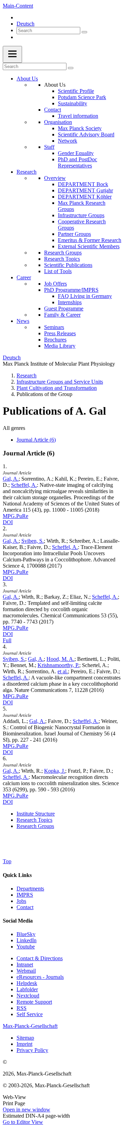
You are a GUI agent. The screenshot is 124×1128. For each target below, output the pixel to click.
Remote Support (34, 1002)
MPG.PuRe (15, 516)
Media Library (59, 346)
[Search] (84, 32)
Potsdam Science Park (82, 97)
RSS (22, 1008)
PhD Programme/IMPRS (71, 290)
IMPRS (25, 895)
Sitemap (25, 1038)
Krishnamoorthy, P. (58, 665)
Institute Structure (36, 814)
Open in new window (26, 1109)
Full (7, 640)
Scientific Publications (68, 265)
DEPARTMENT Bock (83, 184)
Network (67, 141)
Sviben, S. (32, 541)
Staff (49, 147)
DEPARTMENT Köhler (85, 197)
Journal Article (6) (36, 440)
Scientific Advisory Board (86, 134)
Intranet (25, 964)
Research (27, 172)
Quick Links (17, 875)
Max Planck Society (80, 128)
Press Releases (60, 333)
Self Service (30, 1014)
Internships (70, 302)
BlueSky (26, 934)
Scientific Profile (76, 91)
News (23, 321)
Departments (30, 888)
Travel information (78, 116)
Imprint (24, 1044)
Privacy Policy (32, 1050)
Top (7, 861)
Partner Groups (74, 234)
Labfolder (27, 989)
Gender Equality (76, 153)
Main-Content (18, 6)
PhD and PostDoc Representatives (77, 162)
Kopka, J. (54, 771)
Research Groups (63, 253)
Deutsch (25, 24)
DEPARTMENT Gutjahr (85, 190)
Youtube (26, 946)
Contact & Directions (40, 958)
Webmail (26, 971)
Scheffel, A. (24, 485)
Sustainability (72, 103)
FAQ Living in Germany (85, 296)
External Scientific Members (89, 246)
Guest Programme (63, 308)
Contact (52, 110)
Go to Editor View (23, 1122)
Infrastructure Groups (81, 215)
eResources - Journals (40, 977)
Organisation (58, 122)
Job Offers (55, 284)
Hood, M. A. (60, 659)
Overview (55, 178)
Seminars (54, 327)
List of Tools (58, 271)
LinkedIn (27, 940)
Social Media (18, 921)
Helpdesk (27, 983)
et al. (63, 671)
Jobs (21, 901)
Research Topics (62, 259)
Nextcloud (28, 996)
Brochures (55, 340)
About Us (27, 78)
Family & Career (62, 315)
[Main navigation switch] (12, 54)
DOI (8, 522)
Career (24, 277)
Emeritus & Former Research (89, 240)
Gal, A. (11, 479)
